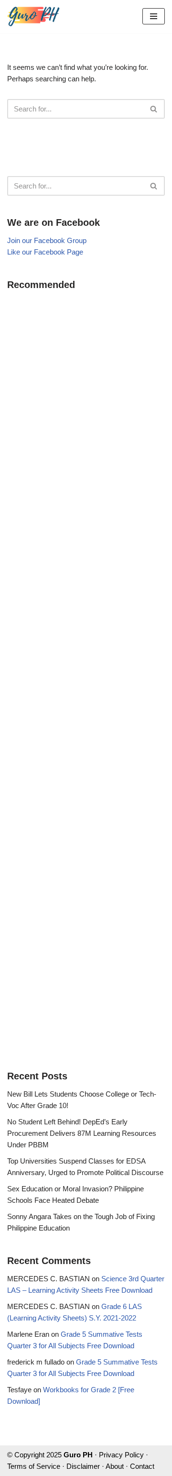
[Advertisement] (86, 673)
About (115, 1466)
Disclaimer (83, 1466)
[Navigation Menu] (153, 16)
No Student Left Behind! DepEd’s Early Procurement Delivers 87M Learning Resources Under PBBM (81, 1133)
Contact (142, 1466)
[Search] (154, 109)
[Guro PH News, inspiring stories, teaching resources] (33, 16)
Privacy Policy (121, 1455)
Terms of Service (33, 1466)
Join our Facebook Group (46, 240)
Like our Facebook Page (45, 252)
